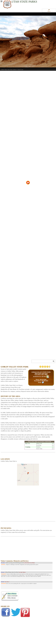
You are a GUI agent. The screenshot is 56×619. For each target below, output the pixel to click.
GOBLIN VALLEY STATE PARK (41, 372)
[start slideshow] (28, 182)
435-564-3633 (44, 380)
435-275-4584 (43, 379)
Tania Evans (20, 69)
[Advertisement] (17, 356)
